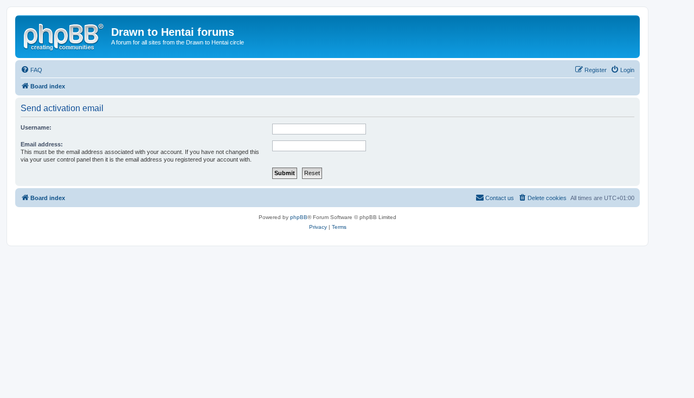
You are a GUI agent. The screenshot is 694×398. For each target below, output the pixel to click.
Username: (36, 127)
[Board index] (64, 35)
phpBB (298, 217)
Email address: (42, 144)
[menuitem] (31, 69)
